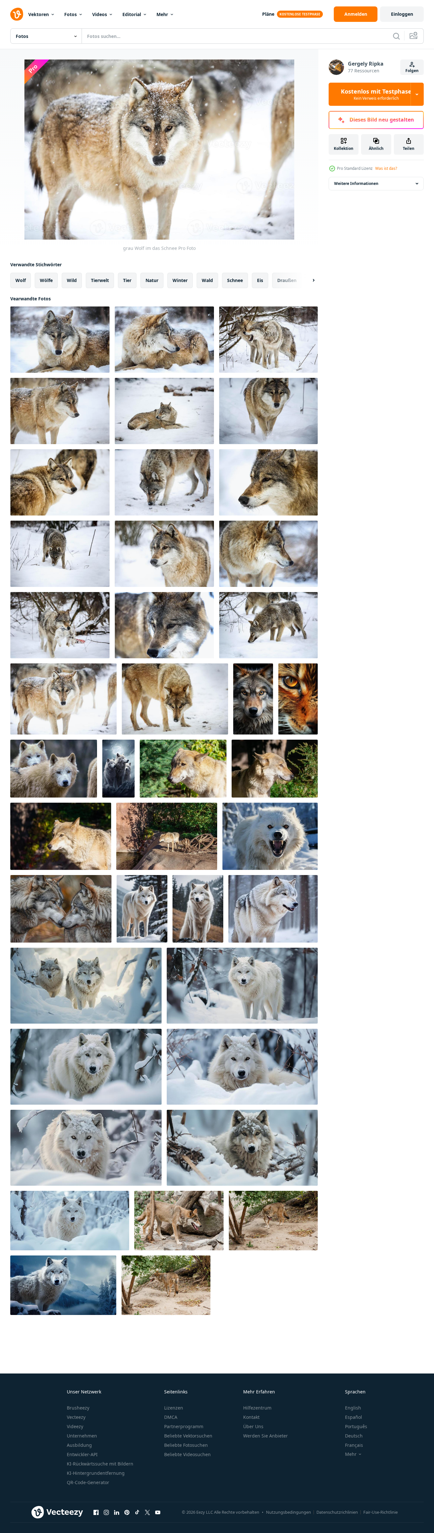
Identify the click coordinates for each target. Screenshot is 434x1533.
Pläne (268, 14)
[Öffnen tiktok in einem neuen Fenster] (137, 1512)
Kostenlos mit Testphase (376, 94)
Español (353, 1417)
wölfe (46, 280)
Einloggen (402, 14)
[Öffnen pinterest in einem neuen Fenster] (126, 1512)
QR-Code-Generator (88, 1482)
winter (180, 280)
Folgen (412, 70)
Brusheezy (78, 1408)
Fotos (70, 14)
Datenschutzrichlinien (337, 1512)
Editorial (131, 14)
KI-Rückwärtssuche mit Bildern (100, 1464)
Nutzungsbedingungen (288, 1512)
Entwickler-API (82, 1454)
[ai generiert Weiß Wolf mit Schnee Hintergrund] (142, 909)
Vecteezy (76, 1417)
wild (72, 280)
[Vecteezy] (16, 14)
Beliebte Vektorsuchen (188, 1436)
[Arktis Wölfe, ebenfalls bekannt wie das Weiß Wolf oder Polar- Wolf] (53, 769)
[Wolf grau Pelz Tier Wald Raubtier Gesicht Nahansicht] (253, 699)
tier (127, 280)
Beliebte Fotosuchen (186, 1445)
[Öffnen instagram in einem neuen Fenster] (106, 1512)
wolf (20, 280)
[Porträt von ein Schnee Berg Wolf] (63, 1285)
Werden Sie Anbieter (265, 1436)
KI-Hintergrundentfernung (96, 1473)
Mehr (162, 14)
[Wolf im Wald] (183, 769)
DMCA (170, 1417)
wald (207, 280)
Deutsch (354, 1436)
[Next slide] (308, 280)
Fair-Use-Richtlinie (380, 1512)
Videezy (75, 1426)
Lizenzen (173, 1408)
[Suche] (396, 36)
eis (260, 280)
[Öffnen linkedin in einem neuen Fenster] (116, 1512)
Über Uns (253, 1426)
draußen (287, 280)
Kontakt (251, 1417)
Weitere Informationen (356, 183)
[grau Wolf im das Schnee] (60, 339)
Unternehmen (82, 1436)
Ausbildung (79, 1445)
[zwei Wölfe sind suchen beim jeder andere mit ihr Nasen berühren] (60, 909)
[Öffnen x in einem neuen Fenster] (147, 1512)
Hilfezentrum (257, 1408)
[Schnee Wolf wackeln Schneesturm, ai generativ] (86, 986)
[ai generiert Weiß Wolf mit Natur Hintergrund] (198, 909)
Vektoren (38, 14)
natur (152, 280)
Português (356, 1426)
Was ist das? (386, 168)
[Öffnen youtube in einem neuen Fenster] (157, 1512)
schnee (235, 280)
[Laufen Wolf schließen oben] (179, 1220)
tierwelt (100, 280)
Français (354, 1445)
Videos (99, 14)
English (353, 1408)
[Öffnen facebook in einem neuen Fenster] (96, 1512)
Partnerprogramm (183, 1426)
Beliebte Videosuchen (187, 1454)
